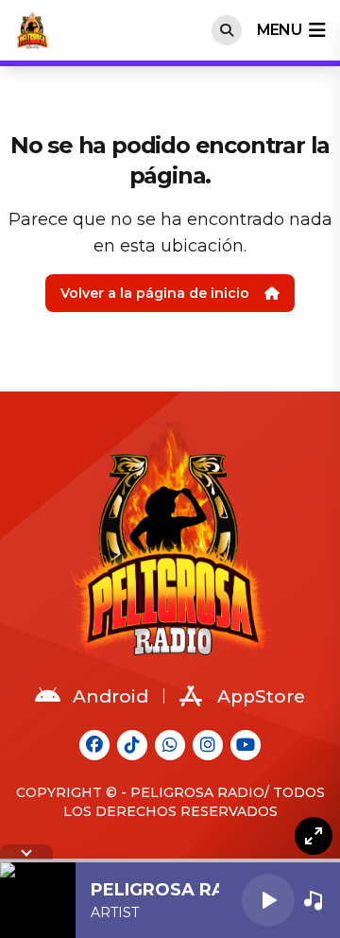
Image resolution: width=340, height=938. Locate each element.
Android (110, 696)
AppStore (261, 696)
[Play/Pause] (268, 900)
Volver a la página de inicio (154, 293)
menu (279, 30)
